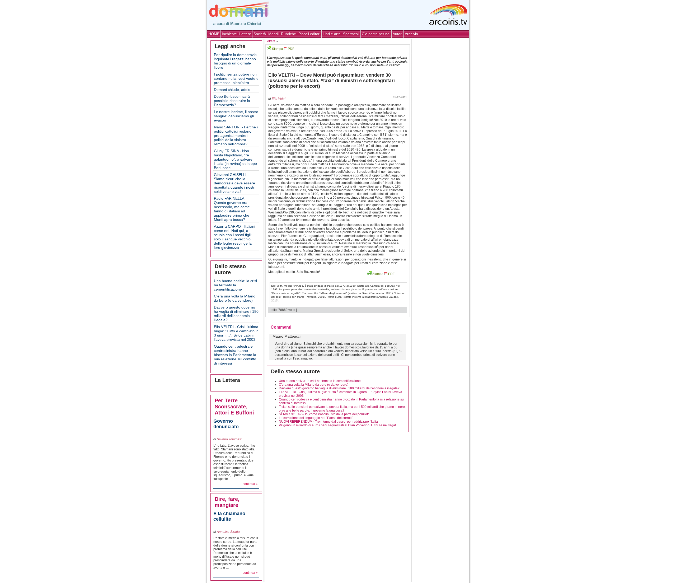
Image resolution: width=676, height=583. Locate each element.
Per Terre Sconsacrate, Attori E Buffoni (234, 407)
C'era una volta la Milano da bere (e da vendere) (234, 298)
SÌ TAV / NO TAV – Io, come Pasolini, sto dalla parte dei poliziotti (324, 414)
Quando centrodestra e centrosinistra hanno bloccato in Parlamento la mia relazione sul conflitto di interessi (235, 354)
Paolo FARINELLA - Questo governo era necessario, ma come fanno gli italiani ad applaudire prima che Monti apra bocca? (232, 209)
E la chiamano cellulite (229, 516)
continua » (250, 484)
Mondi (273, 34)
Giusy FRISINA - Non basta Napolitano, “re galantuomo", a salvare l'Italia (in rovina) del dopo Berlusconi (235, 159)
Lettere (245, 34)
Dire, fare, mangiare (227, 502)
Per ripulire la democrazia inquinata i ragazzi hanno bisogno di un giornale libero (235, 61)
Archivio (411, 34)
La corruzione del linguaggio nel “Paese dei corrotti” (316, 418)
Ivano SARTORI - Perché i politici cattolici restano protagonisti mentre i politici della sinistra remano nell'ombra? (236, 135)
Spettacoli (351, 34)
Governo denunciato (226, 423)
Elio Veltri (278, 99)
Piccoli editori (309, 34)
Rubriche (288, 34)
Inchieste (229, 34)
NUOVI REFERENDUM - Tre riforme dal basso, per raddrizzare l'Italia (328, 421)
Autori (397, 34)
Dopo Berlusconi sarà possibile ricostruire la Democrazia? (232, 100)
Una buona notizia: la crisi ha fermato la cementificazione (235, 285)
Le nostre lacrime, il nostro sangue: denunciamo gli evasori (236, 116)
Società (259, 34)
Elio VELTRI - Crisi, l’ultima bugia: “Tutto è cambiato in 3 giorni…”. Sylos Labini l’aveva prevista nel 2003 (236, 333)
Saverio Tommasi (229, 439)
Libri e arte (332, 34)
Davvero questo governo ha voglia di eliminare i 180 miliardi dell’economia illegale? (236, 313)
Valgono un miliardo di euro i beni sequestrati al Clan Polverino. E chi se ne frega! (337, 425)
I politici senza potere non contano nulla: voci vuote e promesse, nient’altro (236, 78)
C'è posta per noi (376, 34)
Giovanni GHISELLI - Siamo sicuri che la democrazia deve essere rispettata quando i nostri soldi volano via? (234, 183)
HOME (213, 34)
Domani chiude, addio (232, 89)
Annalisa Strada (228, 532)
